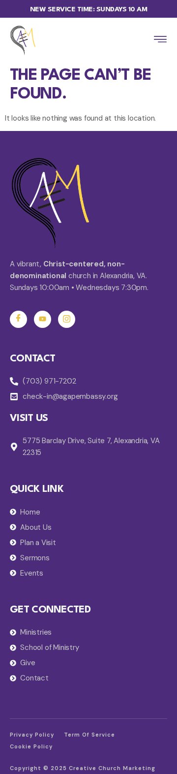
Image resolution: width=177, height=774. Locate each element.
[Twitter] (42, 319)
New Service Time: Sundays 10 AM (89, 9)
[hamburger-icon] (160, 40)
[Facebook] (18, 319)
